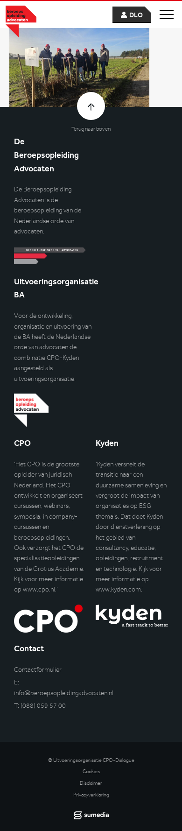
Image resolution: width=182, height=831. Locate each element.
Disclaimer (91, 783)
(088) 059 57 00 (43, 706)
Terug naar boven (91, 129)
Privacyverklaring (91, 795)
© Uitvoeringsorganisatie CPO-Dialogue (91, 760)
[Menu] (167, 14)
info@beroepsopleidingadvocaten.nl (63, 693)
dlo (136, 15)
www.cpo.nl (39, 589)
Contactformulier (38, 670)
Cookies (91, 771)
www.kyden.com (118, 589)
